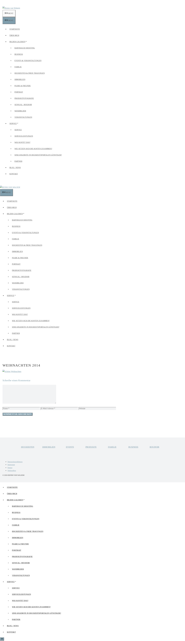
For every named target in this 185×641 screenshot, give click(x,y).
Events (70, 447)
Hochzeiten (27, 447)
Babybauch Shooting (24, 48)
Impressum (11, 465)
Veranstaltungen (23, 117)
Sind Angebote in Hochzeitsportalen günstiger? (38, 155)
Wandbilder (20, 111)
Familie (18, 67)
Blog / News (15, 168)
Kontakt (13, 174)
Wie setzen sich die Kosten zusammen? (33, 149)
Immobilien (19, 79)
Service (13, 123)
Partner (18, 161)
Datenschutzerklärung (15, 462)
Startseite (14, 29)
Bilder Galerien (17, 42)
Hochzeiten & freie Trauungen (29, 73)
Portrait (18, 92)
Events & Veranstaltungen (27, 61)
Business (18, 54)
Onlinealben (12, 470)
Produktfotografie (24, 98)
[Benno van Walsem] (10, 187)
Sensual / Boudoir (23, 105)
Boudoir (154, 447)
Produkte (91, 447)
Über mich (14, 35)
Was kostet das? (22, 142)
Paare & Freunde (22, 86)
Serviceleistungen (23, 136)
